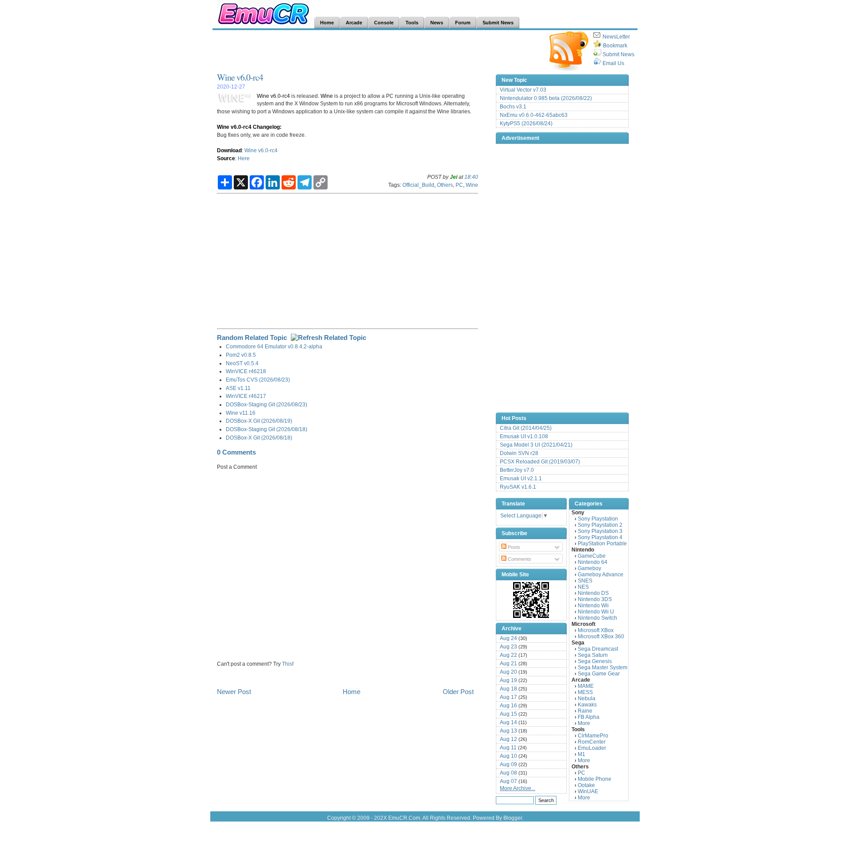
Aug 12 (508, 739)
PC (459, 185)
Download (229, 150)
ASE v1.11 (238, 388)
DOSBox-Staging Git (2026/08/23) (266, 404)
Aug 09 (508, 764)
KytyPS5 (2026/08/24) (526, 123)
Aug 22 (508, 655)
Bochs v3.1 (513, 107)
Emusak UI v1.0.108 (524, 436)
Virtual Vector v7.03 (523, 90)
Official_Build (418, 185)
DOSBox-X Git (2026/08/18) (259, 437)
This (287, 664)
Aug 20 (508, 672)
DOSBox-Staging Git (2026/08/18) (266, 429)
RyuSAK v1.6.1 (518, 487)
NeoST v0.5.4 (242, 363)
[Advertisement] (378, 51)
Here (244, 158)
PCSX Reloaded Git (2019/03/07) (540, 462)
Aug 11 (508, 748)
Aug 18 (508, 689)
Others (445, 185)
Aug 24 (508, 638)
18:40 (471, 177)
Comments (518, 559)
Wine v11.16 (240, 413)
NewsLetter (616, 37)
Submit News (618, 54)
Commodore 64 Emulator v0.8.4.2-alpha (274, 346)
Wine (327, 96)
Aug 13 (508, 731)
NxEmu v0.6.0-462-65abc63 (534, 115)
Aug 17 (508, 697)
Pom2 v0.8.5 (241, 355)
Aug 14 (508, 722)
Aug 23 (508, 647)
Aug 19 (508, 680)
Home (351, 691)
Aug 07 (508, 781)
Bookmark (615, 45)
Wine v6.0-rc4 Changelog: (249, 127)
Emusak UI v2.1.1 (521, 478)
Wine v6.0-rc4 (240, 77)
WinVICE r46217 (246, 396)
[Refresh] (328, 337)
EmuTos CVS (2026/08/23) (258, 379)
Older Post (458, 691)
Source (226, 158)
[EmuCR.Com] (531, 600)
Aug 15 (508, 714)
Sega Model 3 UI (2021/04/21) (536, 445)
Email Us (613, 63)
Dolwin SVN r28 (519, 453)
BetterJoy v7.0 (517, 470)
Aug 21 (508, 663)
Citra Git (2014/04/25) (526, 428)
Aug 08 (508, 773)
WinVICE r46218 (246, 371)
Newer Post (234, 691)
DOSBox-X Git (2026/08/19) (259, 421)
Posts (513, 547)
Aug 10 (508, 756)
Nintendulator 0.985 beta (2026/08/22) (546, 98)
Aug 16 (508, 705)
